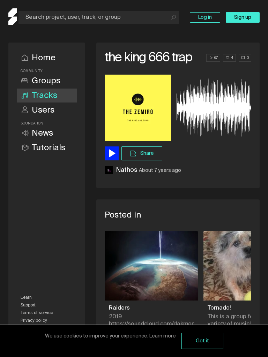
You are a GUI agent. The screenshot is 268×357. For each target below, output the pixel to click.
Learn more (162, 336)
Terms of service (37, 313)
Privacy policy (34, 321)
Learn (26, 298)
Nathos (126, 170)
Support (28, 305)
